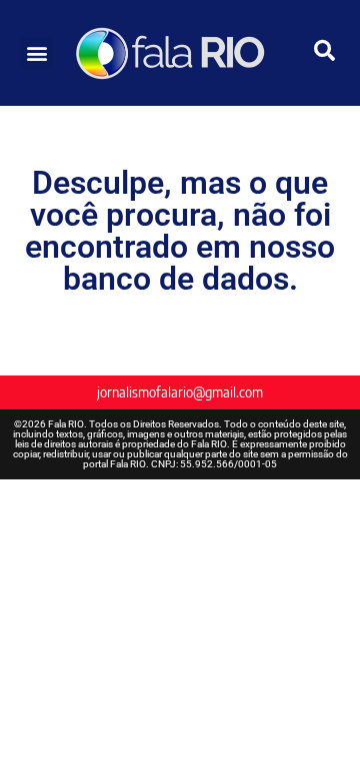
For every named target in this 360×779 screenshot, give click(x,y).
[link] (180, 53)
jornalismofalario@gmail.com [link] (180, 392)
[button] (36, 53)
